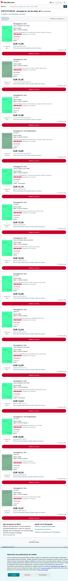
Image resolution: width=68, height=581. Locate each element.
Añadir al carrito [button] (34, 53)
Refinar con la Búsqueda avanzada (14, 14)
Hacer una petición (9, 535)
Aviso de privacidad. (42, 569)
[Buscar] (65, 6)
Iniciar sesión (58, 2)
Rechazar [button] (27, 575)
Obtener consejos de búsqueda (45, 526)
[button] (61, 50)
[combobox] (36, 6)
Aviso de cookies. (46, 568)
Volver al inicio (34, 542)
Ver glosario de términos (43, 529)
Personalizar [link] (43, 575)
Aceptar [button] (13, 575)
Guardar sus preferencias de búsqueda (47, 532)
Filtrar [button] (6, 18)
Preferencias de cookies (57, 566)
